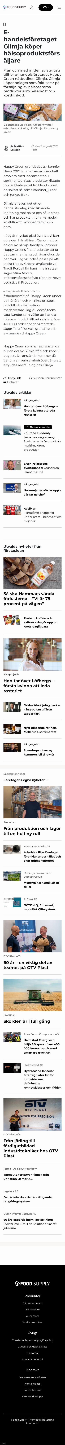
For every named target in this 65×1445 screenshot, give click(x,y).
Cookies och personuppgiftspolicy (32, 1340)
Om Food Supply (32, 1396)
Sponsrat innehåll (32, 1359)
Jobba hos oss (32, 1390)
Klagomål (32, 1353)
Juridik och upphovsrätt (32, 1346)
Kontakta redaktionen (32, 1377)
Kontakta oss (32, 1383)
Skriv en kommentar (47, 378)
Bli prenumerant (32, 1303)
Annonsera (32, 1316)
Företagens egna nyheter (24, 780)
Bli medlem (32, 1309)
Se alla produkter (32, 1322)
